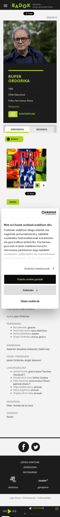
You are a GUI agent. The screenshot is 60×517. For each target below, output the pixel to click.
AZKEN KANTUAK (30, 462)
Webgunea (13, 106)
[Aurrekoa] (4, 511)
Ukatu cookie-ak (30, 301)
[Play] (9, 511)
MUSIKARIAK (30, 472)
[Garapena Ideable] (43, 480)
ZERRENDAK (30, 467)
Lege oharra (15, 497)
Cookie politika (43, 497)
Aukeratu (28, 290)
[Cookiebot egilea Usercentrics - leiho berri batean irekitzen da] (42, 213)
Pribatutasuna (29, 497)
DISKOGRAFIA (17, 129)
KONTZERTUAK (27, 114)
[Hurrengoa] (14, 511)
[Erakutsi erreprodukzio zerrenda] (56, 508)
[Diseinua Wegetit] (13, 479)
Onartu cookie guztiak (30, 279)
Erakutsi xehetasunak (37, 268)
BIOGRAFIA (41, 129)
